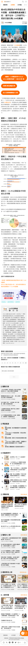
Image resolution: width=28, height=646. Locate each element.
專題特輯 (5, 4)
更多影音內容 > (23, 572)
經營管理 (17, 302)
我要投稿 (5, 635)
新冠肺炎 (4, 302)
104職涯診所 (7, 102)
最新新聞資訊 (11, 302)
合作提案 (13, 635)
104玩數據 (17, 45)
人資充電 (12, 4)
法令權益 (20, 4)
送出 (14, 377)
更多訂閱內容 (24, 494)
